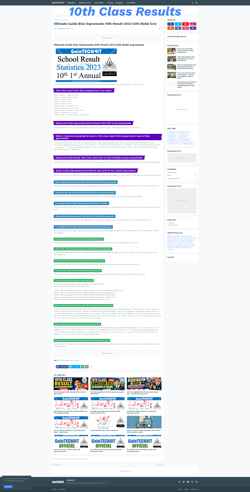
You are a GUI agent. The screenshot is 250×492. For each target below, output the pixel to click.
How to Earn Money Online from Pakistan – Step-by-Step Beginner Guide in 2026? (186, 75)
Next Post (159, 464)
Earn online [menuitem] (99, 3)
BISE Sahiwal (173, 139)
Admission (172, 132)
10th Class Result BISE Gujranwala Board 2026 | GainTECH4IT (70, 392)
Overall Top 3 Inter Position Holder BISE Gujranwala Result (67, 450)
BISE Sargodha (184, 139)
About (186, 489)
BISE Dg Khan (189, 240)
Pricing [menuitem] (110, 3)
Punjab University (183, 244)
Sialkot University (181, 247)
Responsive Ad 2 (107, 38)
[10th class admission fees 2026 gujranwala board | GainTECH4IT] (107, 383)
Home (55, 19)
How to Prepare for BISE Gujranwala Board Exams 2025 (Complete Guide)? (144, 431)
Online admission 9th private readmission (104, 430)
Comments (174, 225)
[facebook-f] (170, 24)
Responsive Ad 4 (125, 471)
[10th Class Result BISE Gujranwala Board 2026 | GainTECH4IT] (71, 383)
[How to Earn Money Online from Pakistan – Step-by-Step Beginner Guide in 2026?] (171, 75)
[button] (192, 2)
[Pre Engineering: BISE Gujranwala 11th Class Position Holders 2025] (107, 403)
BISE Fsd (176, 238)
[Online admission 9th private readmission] (107, 422)
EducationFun (181, 172)
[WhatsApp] (82, 366)
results (76, 360)
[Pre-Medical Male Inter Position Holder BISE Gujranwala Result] (144, 441)
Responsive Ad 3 (107, 353)
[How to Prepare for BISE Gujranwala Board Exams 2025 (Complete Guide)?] (144, 422)
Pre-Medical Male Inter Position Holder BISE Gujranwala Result (142, 450)
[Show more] (91, 366)
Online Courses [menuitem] (85, 3)
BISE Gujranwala (63, 19)
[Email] (87, 366)
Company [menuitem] (119, 3)
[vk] (178, 28)
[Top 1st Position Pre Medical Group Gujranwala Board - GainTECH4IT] (71, 422)
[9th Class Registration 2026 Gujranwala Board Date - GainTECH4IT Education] (144, 383)
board (72, 360)
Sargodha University (182, 245)
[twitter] (178, 24)
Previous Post (57, 464)
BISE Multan (183, 136)
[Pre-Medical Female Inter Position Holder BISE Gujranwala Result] (107, 441)
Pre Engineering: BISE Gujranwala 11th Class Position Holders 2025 (105, 412)
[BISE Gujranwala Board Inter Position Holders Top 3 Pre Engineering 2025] (71, 403)
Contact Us (194, 489)
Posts (172, 223)
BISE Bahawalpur (173, 242)
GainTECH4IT (58, 2)
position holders (174, 143)
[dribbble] (185, 28)
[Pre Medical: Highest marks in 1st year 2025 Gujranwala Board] (144, 403)
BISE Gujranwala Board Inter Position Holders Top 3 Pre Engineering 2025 (70, 412)
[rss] (196, 481)
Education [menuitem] (71, 3)
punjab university (187, 143)
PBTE (174, 244)
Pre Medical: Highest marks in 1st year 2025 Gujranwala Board (141, 412)
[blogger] (170, 28)
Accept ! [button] (8, 486)
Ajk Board (183, 242)
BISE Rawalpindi (185, 238)
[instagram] (193, 24)
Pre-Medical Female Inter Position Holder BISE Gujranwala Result (106, 450)
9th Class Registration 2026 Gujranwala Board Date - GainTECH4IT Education (142, 392)
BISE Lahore (172, 136)
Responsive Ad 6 (182, 201)
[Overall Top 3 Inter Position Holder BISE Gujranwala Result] (71, 441)
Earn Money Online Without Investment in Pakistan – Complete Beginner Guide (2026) (186, 84)
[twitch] (193, 28)
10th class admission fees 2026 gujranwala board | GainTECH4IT (107, 392)
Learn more (19, 480)
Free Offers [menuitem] (131, 3)
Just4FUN (61, 489)
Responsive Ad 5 (181, 109)
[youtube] (185, 24)
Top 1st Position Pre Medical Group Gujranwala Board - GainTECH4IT (69, 431)
